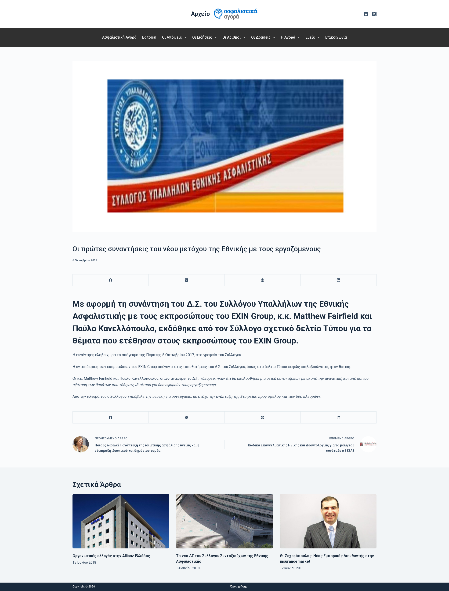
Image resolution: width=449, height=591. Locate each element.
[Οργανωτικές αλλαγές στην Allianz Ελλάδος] (120, 521)
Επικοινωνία (336, 37)
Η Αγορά (288, 37)
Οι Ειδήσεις (202, 37)
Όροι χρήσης (238, 586)
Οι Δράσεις (261, 37)
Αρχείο (200, 14)
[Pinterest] (263, 280)
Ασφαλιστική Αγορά (119, 37)
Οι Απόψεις (172, 37)
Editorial (149, 37)
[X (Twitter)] (374, 14)
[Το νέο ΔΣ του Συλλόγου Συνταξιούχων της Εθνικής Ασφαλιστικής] (224, 521)
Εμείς (310, 37)
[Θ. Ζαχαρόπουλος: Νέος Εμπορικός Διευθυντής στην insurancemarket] (328, 521)
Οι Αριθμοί (231, 37)
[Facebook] (366, 14)
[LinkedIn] (339, 280)
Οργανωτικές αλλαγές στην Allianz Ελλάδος (111, 556)
